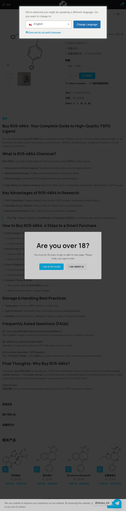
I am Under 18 (76, 267)
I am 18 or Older (51, 267)
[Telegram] (117, 503)
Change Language (87, 24)
